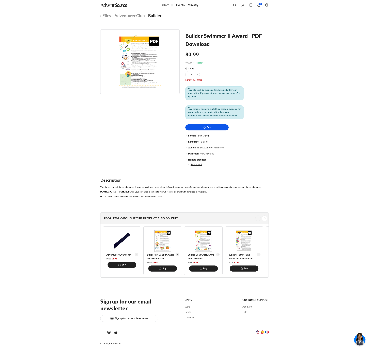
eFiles (105, 15)
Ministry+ (194, 5)
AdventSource (207, 153)
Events (180, 5)
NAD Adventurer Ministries (210, 147)
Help (244, 312)
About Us (247, 306)
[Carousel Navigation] (183, 218)
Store (165, 5)
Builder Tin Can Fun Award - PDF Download (160, 256)
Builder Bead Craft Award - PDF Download (201, 256)
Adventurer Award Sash (118, 254)
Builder (154, 15)
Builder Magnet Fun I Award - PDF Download (240, 256)
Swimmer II (196, 164)
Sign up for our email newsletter (131, 318)
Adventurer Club (129, 15)
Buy (209, 127)
